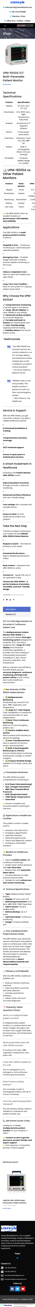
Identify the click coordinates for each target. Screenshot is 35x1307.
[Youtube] (22, 1288)
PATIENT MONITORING (17, 595)
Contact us (11, 1137)
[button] (5, 25)
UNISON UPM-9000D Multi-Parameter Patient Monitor (14, 1201)
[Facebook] (12, 1288)
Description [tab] (11, 609)
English (22, 25)
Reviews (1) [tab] (11, 614)
